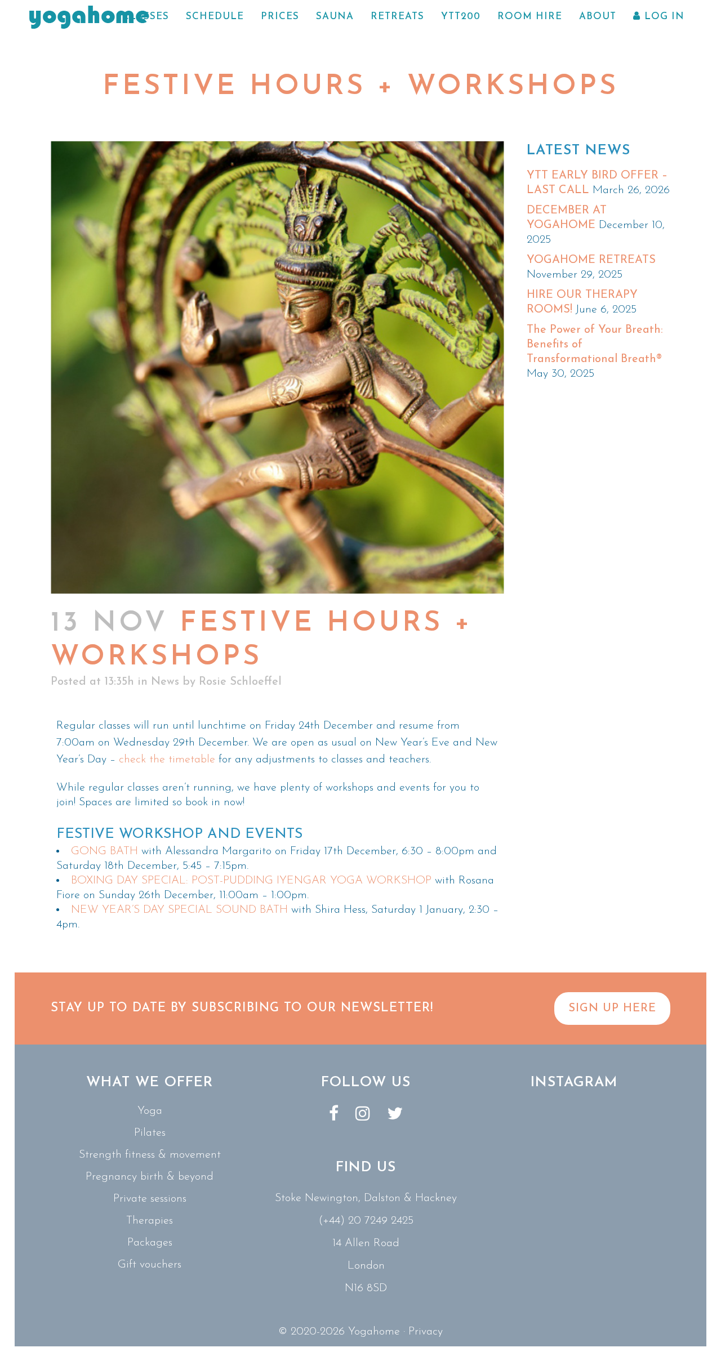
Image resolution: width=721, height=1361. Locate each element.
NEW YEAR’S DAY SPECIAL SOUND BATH (179, 910)
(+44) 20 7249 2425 (365, 1220)
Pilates (150, 1133)
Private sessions (149, 1198)
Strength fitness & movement (150, 1155)
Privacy (425, 1331)
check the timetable (167, 759)
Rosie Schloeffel (240, 682)
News (165, 682)
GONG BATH (106, 851)
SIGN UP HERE (612, 1008)
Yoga (149, 1111)
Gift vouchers (149, 1264)
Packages (149, 1242)
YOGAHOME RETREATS (591, 260)
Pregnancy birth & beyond (149, 1176)
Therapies (149, 1220)
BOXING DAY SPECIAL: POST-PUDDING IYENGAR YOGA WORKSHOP (251, 880)
